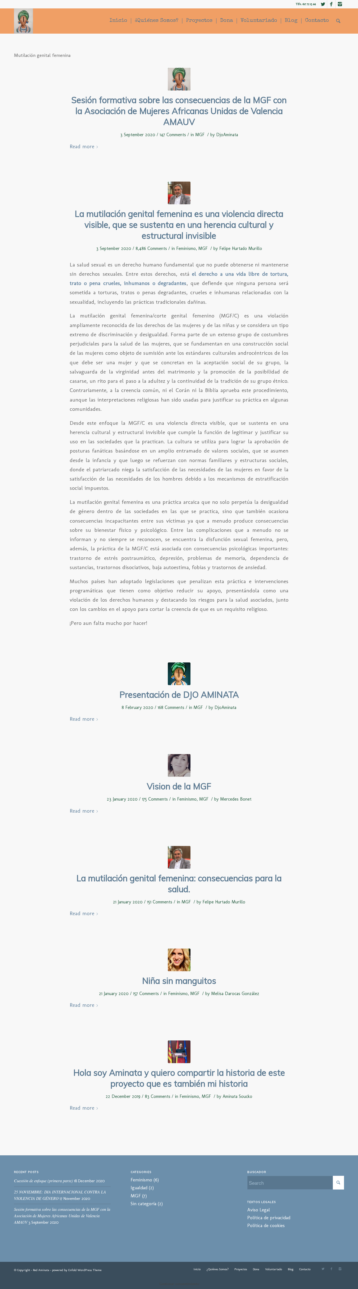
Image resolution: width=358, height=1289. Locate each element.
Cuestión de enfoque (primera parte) (43, 1180)
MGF (199, 134)
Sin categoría (143, 1203)
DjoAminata (227, 134)
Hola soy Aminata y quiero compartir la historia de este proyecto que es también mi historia (179, 1078)
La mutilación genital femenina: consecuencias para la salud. (179, 883)
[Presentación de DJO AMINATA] (179, 673)
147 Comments (173, 134)
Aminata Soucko (237, 1096)
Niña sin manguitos (179, 980)
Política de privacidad (268, 1217)
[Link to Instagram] (340, 4)
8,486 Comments (151, 248)
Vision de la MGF (179, 786)
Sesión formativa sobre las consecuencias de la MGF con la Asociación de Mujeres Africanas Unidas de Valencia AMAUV (179, 111)
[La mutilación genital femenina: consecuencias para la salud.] (179, 857)
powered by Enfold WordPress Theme (77, 1270)
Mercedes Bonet (235, 799)
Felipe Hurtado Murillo (240, 248)
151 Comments (159, 902)
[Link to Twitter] (323, 4)
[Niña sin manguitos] (179, 960)
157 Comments (146, 993)
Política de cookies (266, 1225)
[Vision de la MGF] (179, 765)
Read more (82, 146)
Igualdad (139, 1187)
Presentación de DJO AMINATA (179, 694)
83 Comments (157, 1096)
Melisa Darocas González (235, 993)
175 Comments (155, 799)
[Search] (338, 21)
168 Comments (171, 707)
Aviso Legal (258, 1210)
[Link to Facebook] (331, 4)
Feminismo (186, 248)
